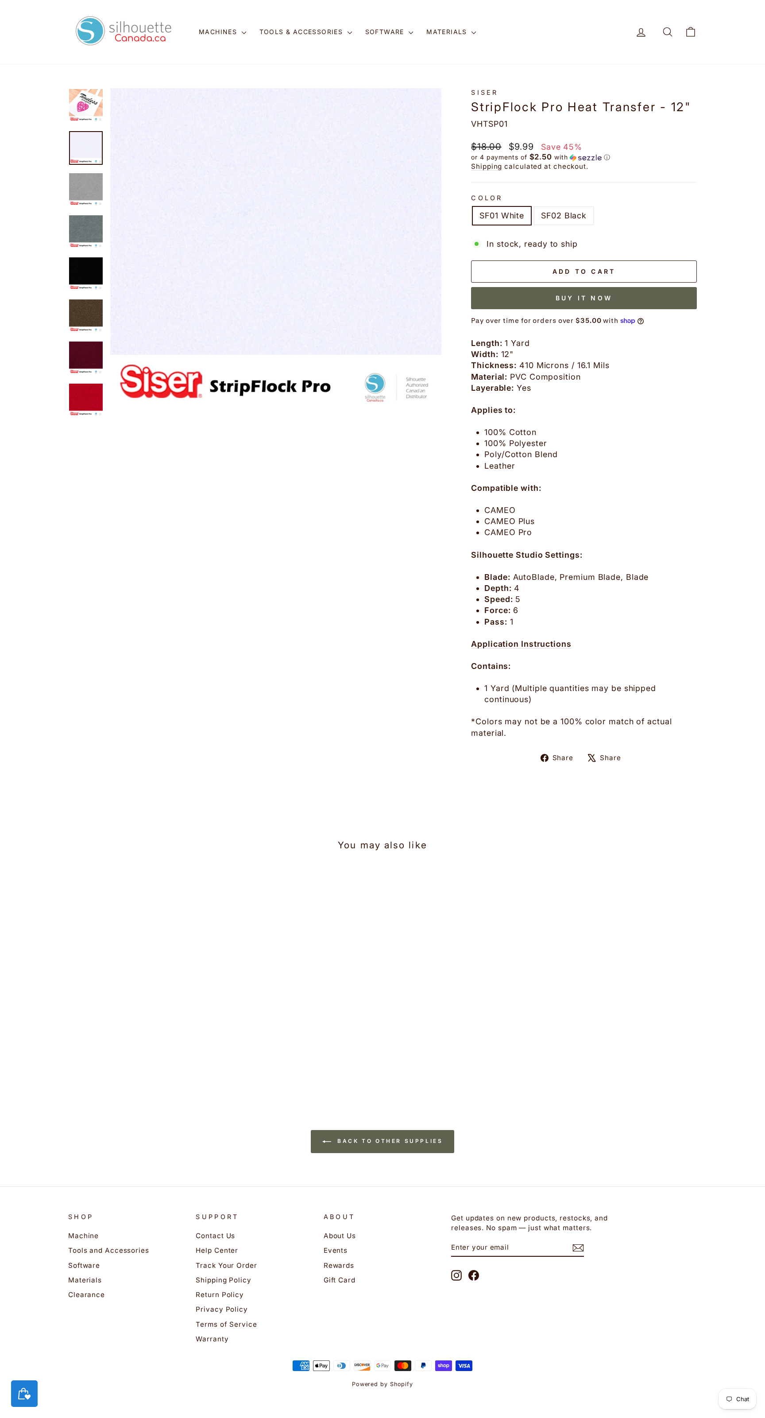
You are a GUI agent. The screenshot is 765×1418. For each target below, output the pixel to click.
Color (487, 198)
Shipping (486, 166)
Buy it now (584, 298)
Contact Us (215, 1236)
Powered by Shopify (382, 1384)
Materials (447, 31)
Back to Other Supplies (389, 1141)
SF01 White (501, 215)
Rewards (339, 1265)
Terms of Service (226, 1324)
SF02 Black (564, 215)
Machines (219, 31)
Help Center (217, 1250)
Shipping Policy (223, 1280)
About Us (340, 1236)
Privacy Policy (222, 1309)
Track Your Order (226, 1265)
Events (336, 1250)
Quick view (143, 1013)
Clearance (86, 1294)
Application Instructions (521, 644)
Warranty (212, 1339)
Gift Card (339, 1280)
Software (386, 31)
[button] (584, 157)
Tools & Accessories (302, 31)
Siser (484, 92)
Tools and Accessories (108, 1250)
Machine (83, 1236)
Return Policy (220, 1294)
